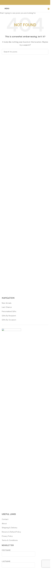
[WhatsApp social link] (28, 2)
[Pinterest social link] (25, 2)
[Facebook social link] (22, 2)
